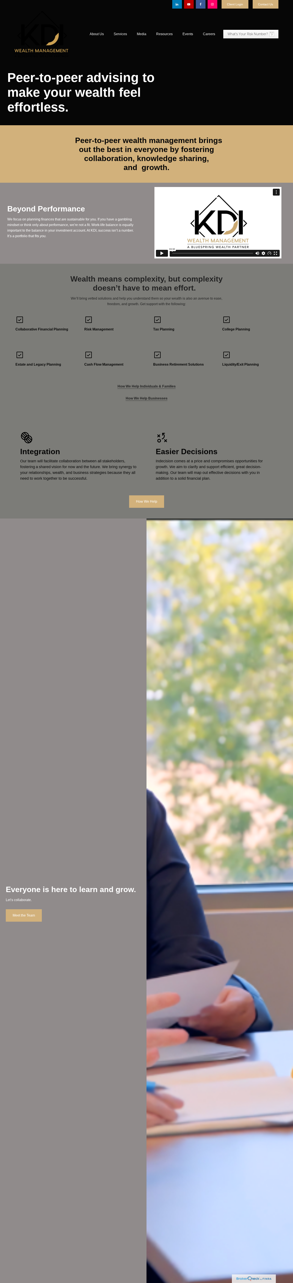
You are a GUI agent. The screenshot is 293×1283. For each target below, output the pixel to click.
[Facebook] (200, 4)
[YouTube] (189, 4)
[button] (97, 34)
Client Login (235, 4)
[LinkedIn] (177, 4)
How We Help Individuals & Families (147, 386)
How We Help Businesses (147, 398)
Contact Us (265, 4)
